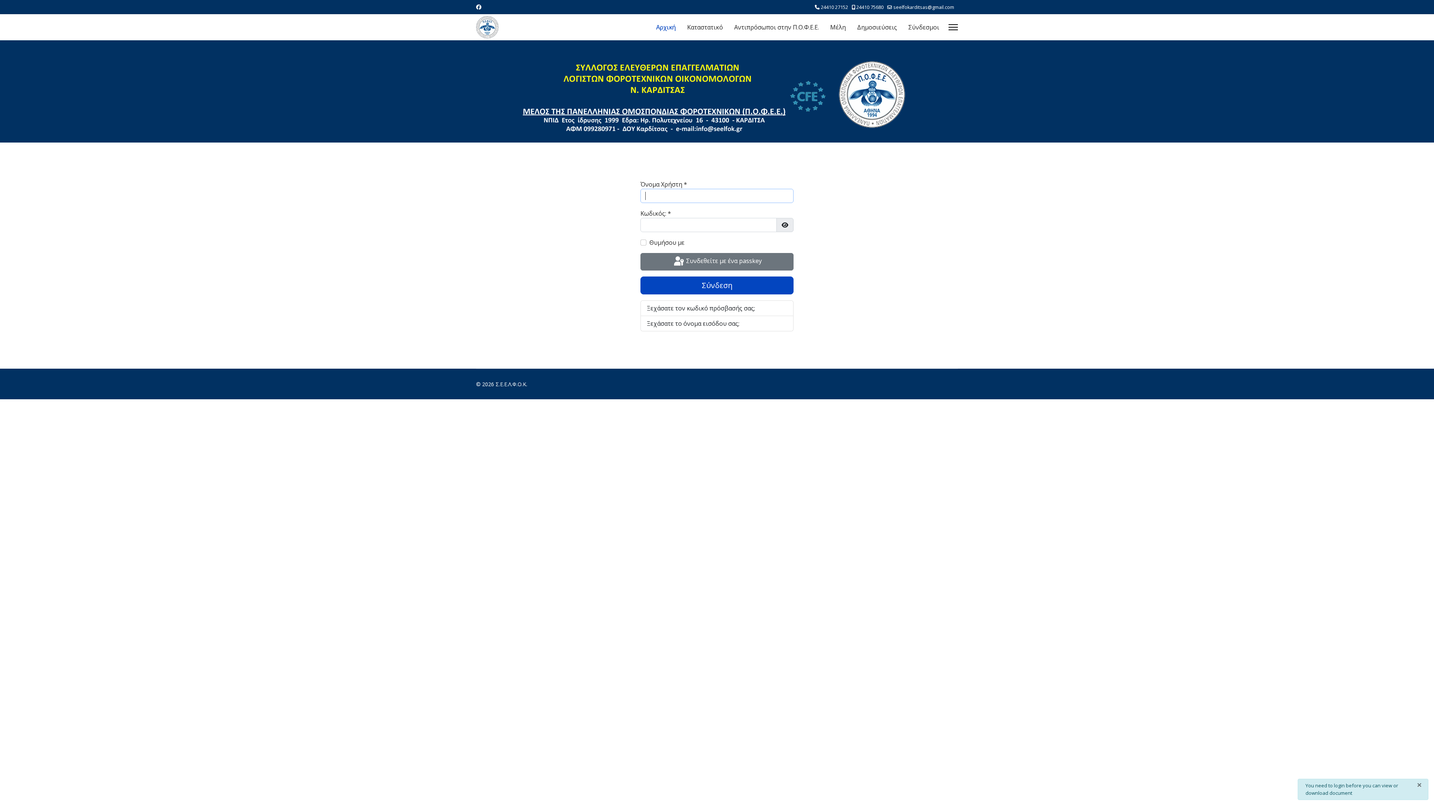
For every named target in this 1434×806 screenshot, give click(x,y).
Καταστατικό (705, 27)
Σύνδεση (717, 285)
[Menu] (953, 27)
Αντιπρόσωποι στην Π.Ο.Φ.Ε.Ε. (776, 27)
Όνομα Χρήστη (663, 184)
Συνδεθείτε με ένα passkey (723, 261)
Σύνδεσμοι (923, 27)
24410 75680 (870, 7)
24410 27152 (834, 7)
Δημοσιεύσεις (877, 27)
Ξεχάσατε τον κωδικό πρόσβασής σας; (701, 308)
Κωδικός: (655, 213)
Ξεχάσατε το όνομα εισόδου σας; (693, 323)
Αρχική (666, 27)
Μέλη (838, 27)
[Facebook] (478, 6)
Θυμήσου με (667, 242)
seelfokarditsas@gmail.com (923, 7)
